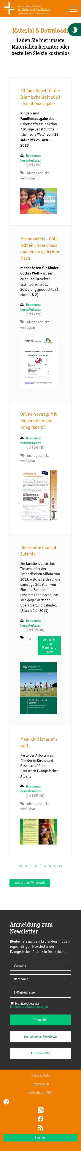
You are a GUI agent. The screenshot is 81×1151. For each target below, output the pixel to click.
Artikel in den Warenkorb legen (49, 645)
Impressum (40, 1084)
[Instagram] (41, 1111)
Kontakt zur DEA (40, 1093)
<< (20, 866)
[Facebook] (41, 1119)
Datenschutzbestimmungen (29, 1006)
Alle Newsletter (41, 1053)
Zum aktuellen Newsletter (40, 1036)
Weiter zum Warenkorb (30, 883)
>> (60, 866)
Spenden (40, 1138)
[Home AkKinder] (26, 14)
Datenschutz (40, 1076)
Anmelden (40, 1020)
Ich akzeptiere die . (30, 1005)
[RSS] (41, 1128)
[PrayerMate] (5, 1102)
